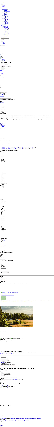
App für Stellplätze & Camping (5, 26)
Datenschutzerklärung (3, 362)
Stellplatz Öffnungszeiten (2, 125)
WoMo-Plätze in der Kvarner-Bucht (7, 19)
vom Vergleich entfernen (8, 66)
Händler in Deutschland (6, 34)
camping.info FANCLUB (3, 37)
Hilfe (1, 40)
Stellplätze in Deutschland (4, 9)
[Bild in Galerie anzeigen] (5, 98)
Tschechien (4, 240)
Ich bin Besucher (4, 385)
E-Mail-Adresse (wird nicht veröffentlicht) (4, 358)
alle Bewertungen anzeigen (2, 102)
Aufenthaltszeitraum (2, 265)
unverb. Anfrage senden (2, 123)
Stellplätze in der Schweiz (4, 15)
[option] (3, 5)
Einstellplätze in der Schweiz (6, 33)
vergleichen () (6, 387)
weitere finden (15, 379)
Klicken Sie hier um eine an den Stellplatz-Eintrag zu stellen (7, 353)
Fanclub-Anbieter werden (19, 420)
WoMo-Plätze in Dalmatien (6, 20)
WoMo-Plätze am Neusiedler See (6, 23)
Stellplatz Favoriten (4, 24)
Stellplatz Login (2, 2)
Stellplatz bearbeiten (27, 420)
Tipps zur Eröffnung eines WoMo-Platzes (13, 420)
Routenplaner (1, 246)
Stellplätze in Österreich (4, 21)
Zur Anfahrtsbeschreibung (3, 279)
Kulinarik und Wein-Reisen (6, 29)
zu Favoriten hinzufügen (3, 373)
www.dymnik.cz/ (2, 65)
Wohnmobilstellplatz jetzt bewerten (6, 252)
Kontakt (3, 246)
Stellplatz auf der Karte (2, 124)
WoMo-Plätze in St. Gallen (6, 17)
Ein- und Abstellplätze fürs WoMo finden (14, 418)
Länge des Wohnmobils (3, 266)
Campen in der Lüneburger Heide (7, 11)
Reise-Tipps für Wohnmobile (5, 27)
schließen (1, 382)
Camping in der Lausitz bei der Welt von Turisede (22, 148)
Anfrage (2, 73)
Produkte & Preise (5, 420)
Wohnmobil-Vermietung (6, 35)
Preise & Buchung (1, 185)
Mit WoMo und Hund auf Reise (6, 28)
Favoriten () (2, 387)
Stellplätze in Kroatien (4, 18)
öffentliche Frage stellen (3, 363)
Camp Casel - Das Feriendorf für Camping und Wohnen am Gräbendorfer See (27, 147)
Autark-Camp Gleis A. (12, 295)
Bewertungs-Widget (24, 420)
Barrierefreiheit (3, 39)
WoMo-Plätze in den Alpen (6, 22)
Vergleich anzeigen (2, 94)
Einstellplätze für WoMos (6, 31)
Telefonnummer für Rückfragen (3, 267)
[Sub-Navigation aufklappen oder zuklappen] (7, 9)
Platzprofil (1, 151)
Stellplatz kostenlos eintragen (20, 418)
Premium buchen (8, 420)
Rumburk (3, 239)
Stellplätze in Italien (4, 12)
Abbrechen (6, 363)
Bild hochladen (3, 67)
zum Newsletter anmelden (25, 418)
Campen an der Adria (5, 13)
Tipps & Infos (2, 25)
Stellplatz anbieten (2, 420)
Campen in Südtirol (5, 14)
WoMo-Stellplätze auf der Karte (3, 418)
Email (1, 264)
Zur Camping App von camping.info (31, 418)
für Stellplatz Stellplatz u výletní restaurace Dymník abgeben (6, 379)
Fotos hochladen (3, 375)
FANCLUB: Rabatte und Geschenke (37, 418)
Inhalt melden (3, 69)
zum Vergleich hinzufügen (4, 66)
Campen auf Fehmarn (5, 10)
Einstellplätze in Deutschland (6, 32)
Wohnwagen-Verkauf (5, 36)
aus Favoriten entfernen (8, 373)
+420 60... (3, 126)
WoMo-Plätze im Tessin (6, 16)
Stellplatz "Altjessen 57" (16, 292)
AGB (6, 361)
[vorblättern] (0, 87)
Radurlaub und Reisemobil (6, 30)
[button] (27, 81)
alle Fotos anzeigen (12, 99)
